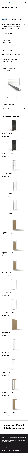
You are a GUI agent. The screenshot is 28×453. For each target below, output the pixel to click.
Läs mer (4, 136)
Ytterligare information (14, 450)
